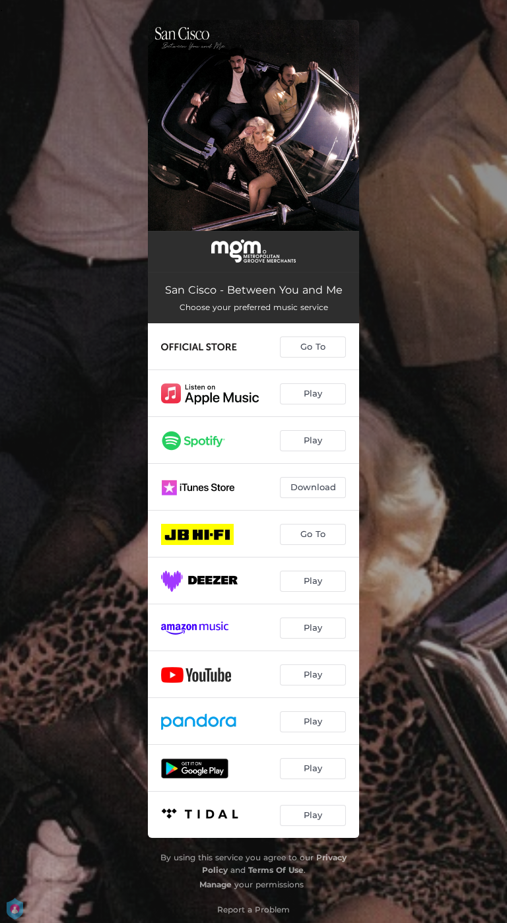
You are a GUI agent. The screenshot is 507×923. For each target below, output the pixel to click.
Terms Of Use (276, 870)
